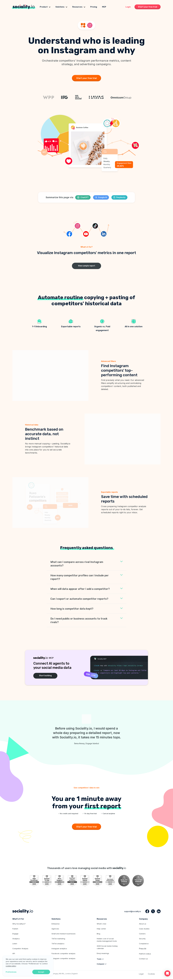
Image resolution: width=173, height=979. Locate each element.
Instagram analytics (59, 948)
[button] (167, 973)
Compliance (144, 944)
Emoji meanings (103, 953)
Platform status (145, 954)
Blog (98, 934)
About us (142, 924)
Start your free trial (147, 7)
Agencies (55, 929)
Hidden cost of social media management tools (107, 940)
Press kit (142, 948)
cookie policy (11, 966)
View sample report (86, 266)
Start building (45, 676)
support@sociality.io (132, 911)
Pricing (93, 7)
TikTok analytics (58, 944)
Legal (141, 974)
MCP (104, 7)
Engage (15, 934)
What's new (101, 924)
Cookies (151, 974)
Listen (14, 944)
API (13, 953)
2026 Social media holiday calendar (107, 947)
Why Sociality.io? (19, 924)
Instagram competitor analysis (63, 958)
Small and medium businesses (63, 934)
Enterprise (56, 924)
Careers (142, 934)
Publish (15, 929)
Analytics (16, 939)
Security (142, 939)
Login (128, 7)
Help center (101, 929)
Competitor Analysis (20, 948)
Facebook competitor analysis (63, 953)
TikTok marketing (58, 939)
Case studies (144, 929)
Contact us (143, 959)
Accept (41, 972)
